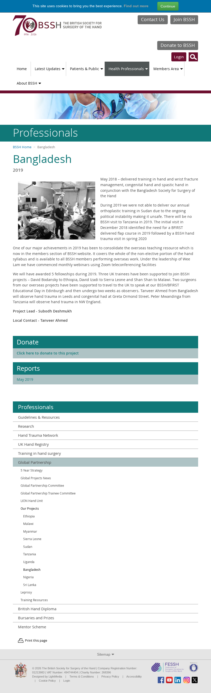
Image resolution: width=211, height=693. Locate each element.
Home (22, 68)
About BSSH (27, 83)
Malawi (28, 524)
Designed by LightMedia (47, 676)
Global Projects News (36, 478)
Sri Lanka (29, 585)
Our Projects (30, 508)
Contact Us (152, 19)
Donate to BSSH (178, 45)
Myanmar (30, 531)
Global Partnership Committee (42, 485)
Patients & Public (84, 68)
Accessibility (134, 676)
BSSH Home (22, 147)
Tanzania (29, 554)
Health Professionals (126, 68)
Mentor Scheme (32, 626)
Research (26, 426)
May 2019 (25, 379)
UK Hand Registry (33, 444)
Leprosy (26, 592)
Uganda (28, 562)
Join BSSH (184, 19)
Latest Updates (47, 68)
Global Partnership (34, 462)
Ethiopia (29, 516)
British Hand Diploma (37, 608)
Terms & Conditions (81, 676)
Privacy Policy (110, 676)
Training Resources (34, 600)
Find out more (136, 6)
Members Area (166, 68)
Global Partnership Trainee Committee (48, 493)
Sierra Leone (32, 539)
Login (179, 56)
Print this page (36, 640)
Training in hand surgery (39, 453)
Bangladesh (32, 569)
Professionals (36, 407)
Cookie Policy (47, 680)
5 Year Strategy (31, 470)
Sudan (27, 546)
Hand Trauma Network (38, 435)
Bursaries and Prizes (36, 617)
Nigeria (28, 577)
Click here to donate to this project (48, 353)
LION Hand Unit (32, 501)
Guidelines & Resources (39, 417)
